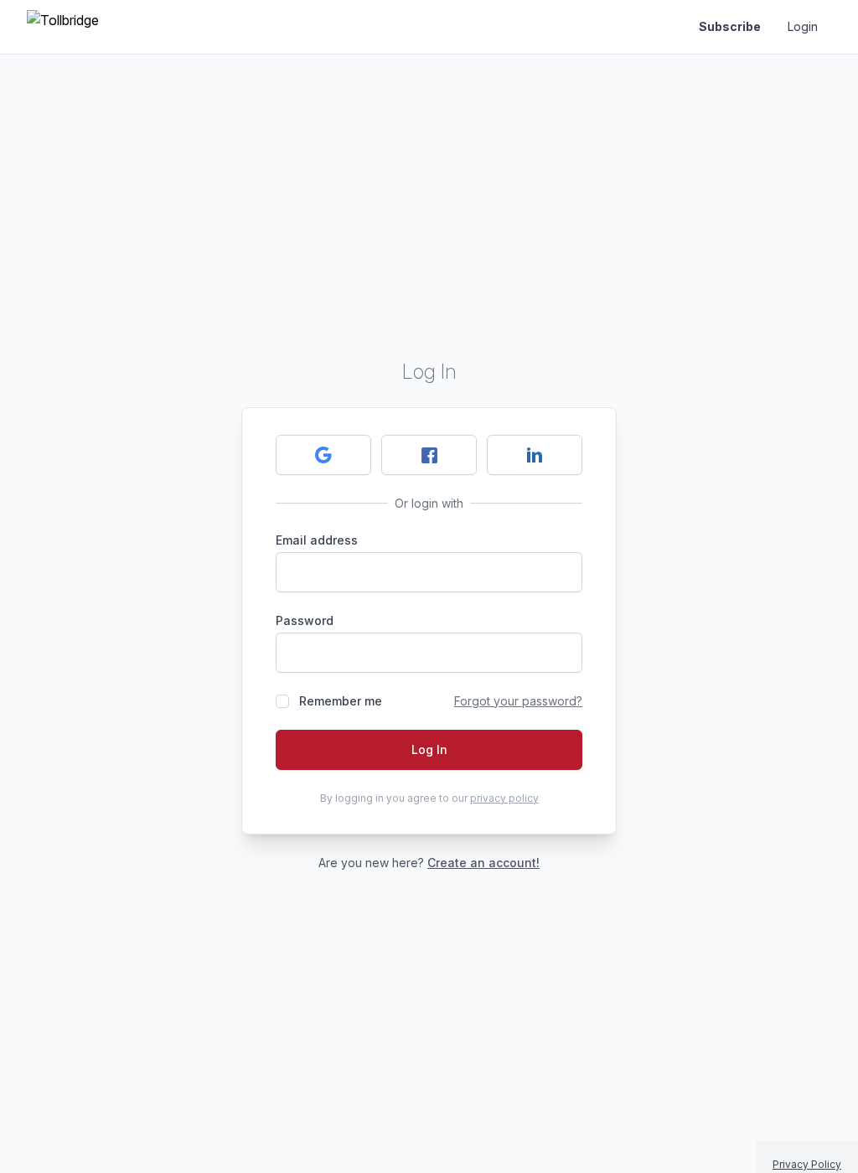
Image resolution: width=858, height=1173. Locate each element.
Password (304, 620)
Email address (317, 540)
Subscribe (730, 26)
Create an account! (483, 862)
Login (803, 26)
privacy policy (504, 798)
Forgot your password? (518, 701)
